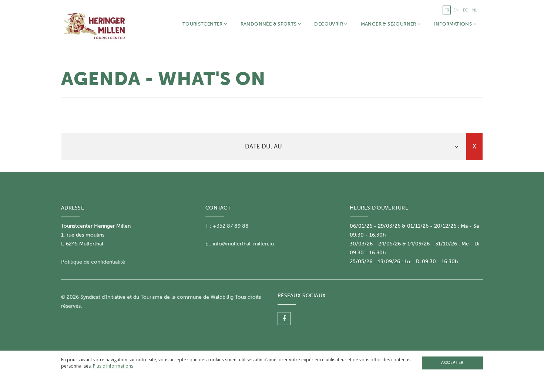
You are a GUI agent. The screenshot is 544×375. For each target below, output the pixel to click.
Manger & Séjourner (389, 24)
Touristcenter (203, 24)
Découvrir (329, 24)
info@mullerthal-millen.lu (243, 244)
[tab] (263, 146)
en (456, 10)
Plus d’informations (113, 366)
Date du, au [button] (263, 146)
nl (474, 10)
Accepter (452, 363)
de (465, 10)
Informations (453, 24)
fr (446, 10)
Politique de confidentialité (93, 262)
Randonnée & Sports (269, 24)
